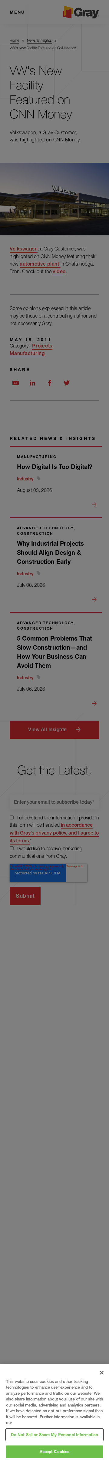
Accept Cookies (55, 1451)
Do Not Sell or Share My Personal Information (54, 1434)
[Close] (101, 1372)
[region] (54, 1413)
